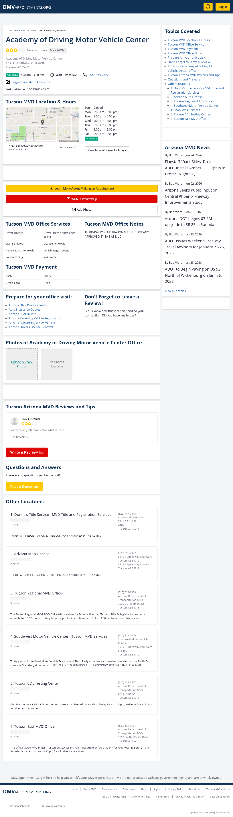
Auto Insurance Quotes (24, 310)
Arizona (32, 30)
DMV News (129, 789)
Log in (223, 7)
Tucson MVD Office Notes (185, 53)
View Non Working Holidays (107, 150)
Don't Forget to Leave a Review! (189, 62)
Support (157, 789)
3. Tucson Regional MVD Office (191, 101)
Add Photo (84, 210)
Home (74, 789)
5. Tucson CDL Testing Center (190, 114)
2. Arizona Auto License (186, 97)
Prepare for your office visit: (187, 58)
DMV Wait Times (141, 796)
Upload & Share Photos (22, 364)
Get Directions (67, 147)
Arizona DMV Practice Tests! (28, 305)
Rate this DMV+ (58, 50)
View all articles (175, 291)
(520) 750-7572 (98, 75)
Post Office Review (220, 796)
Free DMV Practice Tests (113, 796)
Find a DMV (89, 789)
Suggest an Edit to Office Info (31, 82)
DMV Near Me (109, 789)
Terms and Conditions (218, 789)
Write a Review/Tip (84, 199)
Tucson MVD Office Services (187, 44)
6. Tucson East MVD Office (188, 119)
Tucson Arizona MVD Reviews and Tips (194, 75)
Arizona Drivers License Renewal (31, 327)
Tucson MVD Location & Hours (189, 40)
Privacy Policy (175, 789)
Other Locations (179, 84)
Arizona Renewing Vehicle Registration (35, 318)
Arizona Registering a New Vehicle (32, 323)
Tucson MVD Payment (183, 49)
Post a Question (24, 486)
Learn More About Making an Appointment (84, 188)
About (144, 789)
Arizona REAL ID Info (22, 314)
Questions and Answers (184, 79)
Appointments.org (27, 7)
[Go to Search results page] (208, 7)
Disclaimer (194, 789)
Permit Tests (162, 796)
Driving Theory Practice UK (189, 796)
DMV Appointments (15, 30)
